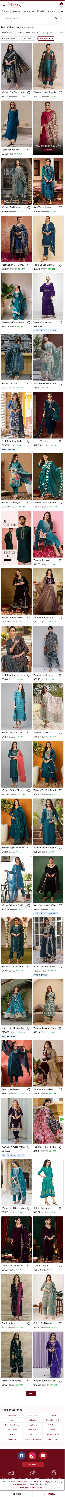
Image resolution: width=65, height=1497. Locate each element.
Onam (19, 32)
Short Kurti (32, 1430)
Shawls (12, 1434)
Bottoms (52, 1415)
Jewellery (52, 11)
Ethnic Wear (32, 1420)
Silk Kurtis (52, 1425)
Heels (12, 1420)
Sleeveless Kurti (52, 1420)
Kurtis (40, 11)
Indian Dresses (32, 1415)
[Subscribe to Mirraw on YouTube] (43, 1455)
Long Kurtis (32, 1425)
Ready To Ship (49, 32)
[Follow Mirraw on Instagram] (32, 1455)
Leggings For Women (32, 1439)
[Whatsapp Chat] (61, 1119)
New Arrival (7, 32)
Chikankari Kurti (52, 1434)
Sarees (16, 11)
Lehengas (28, 11)
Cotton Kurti (52, 1439)
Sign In (32, 1464)
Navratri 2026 (32, 32)
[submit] (56, 18)
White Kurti (12, 1430)
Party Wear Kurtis (12, 1425)
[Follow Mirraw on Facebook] (21, 1455)
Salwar (6, 11)
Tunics (52, 1430)
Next (31, 1393)
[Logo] (14, 5)
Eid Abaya (12, 1439)
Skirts (32, 1434)
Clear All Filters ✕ (45, 38)
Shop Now (18, 85)
